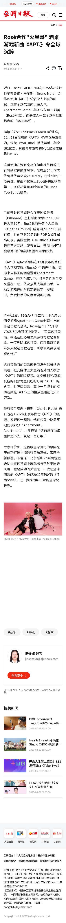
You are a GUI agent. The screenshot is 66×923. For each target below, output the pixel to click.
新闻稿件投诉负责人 (51, 861)
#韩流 (31, 632)
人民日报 (8, 841)
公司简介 (8, 855)
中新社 (45, 841)
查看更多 (17, 675)
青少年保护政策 (46, 855)
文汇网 (33, 841)
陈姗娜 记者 (11, 63)
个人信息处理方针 (25, 855)
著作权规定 (10, 861)
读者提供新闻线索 (27, 861)
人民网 (57, 841)
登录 (43, 15)
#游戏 (49, 632)
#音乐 (12, 632)
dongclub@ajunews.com (18, 907)
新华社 (21, 841)
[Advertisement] (34, 590)
